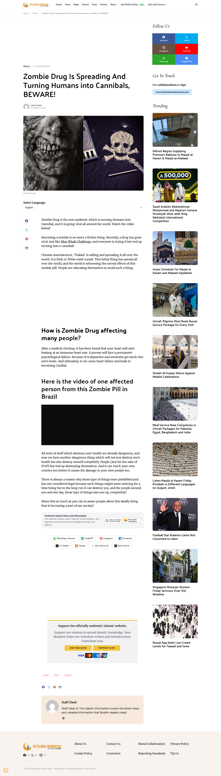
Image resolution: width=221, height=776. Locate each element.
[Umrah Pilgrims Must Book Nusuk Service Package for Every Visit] (175, 300)
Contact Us (113, 744)
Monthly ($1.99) (106, 648)
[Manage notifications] (5, 770)
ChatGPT (89, 538)
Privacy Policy (179, 744)
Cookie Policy (83, 753)
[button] (196, 4)
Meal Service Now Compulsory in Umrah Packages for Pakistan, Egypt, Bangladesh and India (174, 428)
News (35, 13)
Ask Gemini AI (101, 545)
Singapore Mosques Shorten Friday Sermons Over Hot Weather (171, 590)
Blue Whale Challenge (76, 241)
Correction (113, 753)
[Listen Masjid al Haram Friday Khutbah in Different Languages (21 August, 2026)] (175, 459)
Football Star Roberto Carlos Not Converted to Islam (174, 536)
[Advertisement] (83, 44)
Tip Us (174, 753)
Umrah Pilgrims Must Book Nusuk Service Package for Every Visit (175, 322)
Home (25, 13)
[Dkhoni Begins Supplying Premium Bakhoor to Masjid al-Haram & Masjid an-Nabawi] (175, 129)
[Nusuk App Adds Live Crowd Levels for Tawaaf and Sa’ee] (175, 621)
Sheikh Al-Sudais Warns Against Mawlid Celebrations (174, 374)
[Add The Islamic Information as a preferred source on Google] (113, 520)
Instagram (108, 538)
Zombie (67, 675)
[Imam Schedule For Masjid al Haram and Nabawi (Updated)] (175, 248)
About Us (80, 744)
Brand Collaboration (151, 744)
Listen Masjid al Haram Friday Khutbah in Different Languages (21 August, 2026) (174, 484)
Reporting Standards (151, 753)
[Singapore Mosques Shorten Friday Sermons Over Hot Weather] (175, 565)
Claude (82, 545)
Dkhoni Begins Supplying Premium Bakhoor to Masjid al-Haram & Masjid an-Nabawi (173, 154)
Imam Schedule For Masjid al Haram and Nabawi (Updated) (172, 270)
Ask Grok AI (123, 545)
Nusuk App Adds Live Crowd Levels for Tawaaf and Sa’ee (171, 644)
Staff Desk (36, 105)
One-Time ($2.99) (78, 648)
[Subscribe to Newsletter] (131, 520)
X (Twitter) (64, 545)
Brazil (46, 675)
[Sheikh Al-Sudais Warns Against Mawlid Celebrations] (175, 351)
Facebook (127, 538)
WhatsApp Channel (66, 538)
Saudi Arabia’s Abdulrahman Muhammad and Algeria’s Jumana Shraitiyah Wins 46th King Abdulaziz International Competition (175, 214)
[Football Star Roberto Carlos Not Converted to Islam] (175, 514)
